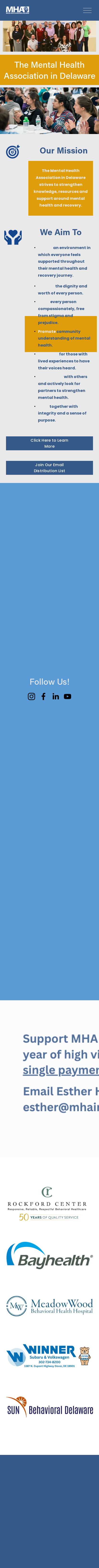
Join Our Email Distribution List (49, 468)
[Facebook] (43, 696)
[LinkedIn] (55, 696)
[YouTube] (67, 696)
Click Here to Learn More (49, 443)
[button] (17, 720)
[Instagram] (31, 696)
